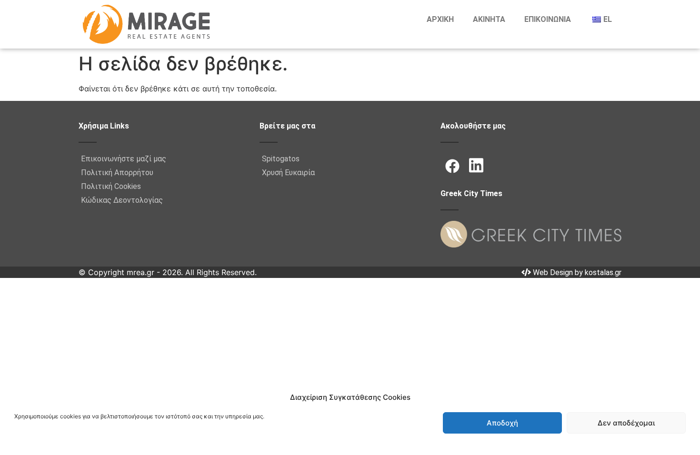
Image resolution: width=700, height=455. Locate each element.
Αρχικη (440, 19)
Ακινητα (489, 19)
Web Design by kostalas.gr (576, 272)
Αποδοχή (502, 422)
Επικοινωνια (547, 19)
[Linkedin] (476, 165)
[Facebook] (452, 166)
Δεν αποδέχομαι (626, 422)
